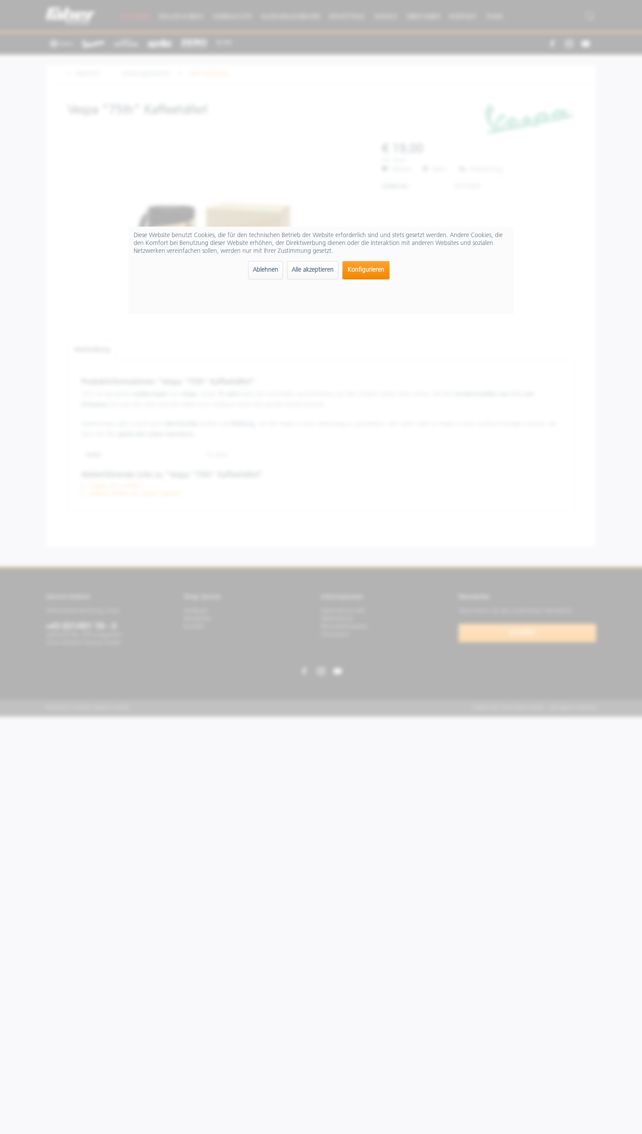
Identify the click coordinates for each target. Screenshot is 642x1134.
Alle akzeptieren (313, 270)
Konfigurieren (366, 270)
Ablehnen (265, 270)
